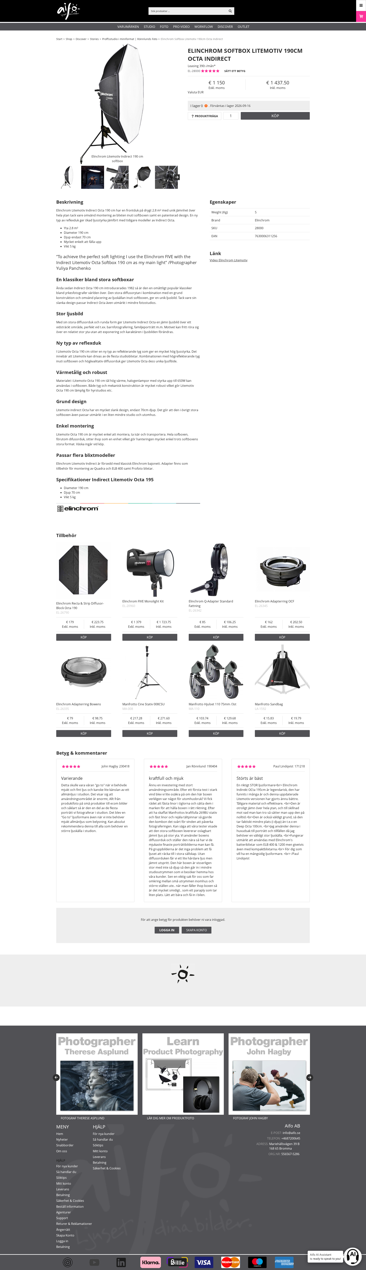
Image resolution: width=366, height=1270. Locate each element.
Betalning (63, 1195)
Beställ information (70, 1206)
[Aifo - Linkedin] (123, 1262)
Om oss (61, 1151)
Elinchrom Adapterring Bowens (78, 704)
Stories (94, 39)
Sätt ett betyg (234, 71)
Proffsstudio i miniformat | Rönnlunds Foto (129, 39)
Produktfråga (206, 116)
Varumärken (128, 26)
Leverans (62, 1189)
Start (59, 39)
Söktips (61, 1178)
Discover (225, 26)
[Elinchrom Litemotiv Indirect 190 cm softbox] (117, 104)
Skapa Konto (65, 1235)
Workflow (203, 26)
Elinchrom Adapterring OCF (274, 601)
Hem (59, 1134)
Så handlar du (66, 1172)
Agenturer (63, 1212)
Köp (275, 115)
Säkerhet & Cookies (70, 1201)
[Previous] (56, 1077)
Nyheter (62, 1139)
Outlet (243, 26)
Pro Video (181, 26)
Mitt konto (63, 1183)
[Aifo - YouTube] (96, 1262)
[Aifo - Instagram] (69, 1262)
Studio (149, 26)
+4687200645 (290, 1138)
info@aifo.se (291, 1133)
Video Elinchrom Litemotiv (228, 260)
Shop (69, 39)
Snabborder (65, 1145)
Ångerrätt (63, 1230)
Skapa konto (196, 930)
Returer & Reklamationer (74, 1224)
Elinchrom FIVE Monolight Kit (143, 601)
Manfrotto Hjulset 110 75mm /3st (212, 704)
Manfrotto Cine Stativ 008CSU (143, 704)
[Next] (177, 177)
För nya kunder (67, 1166)
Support (62, 1218)
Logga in (166, 930)
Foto (164, 26)
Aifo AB (292, 1125)
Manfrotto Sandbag (269, 704)
